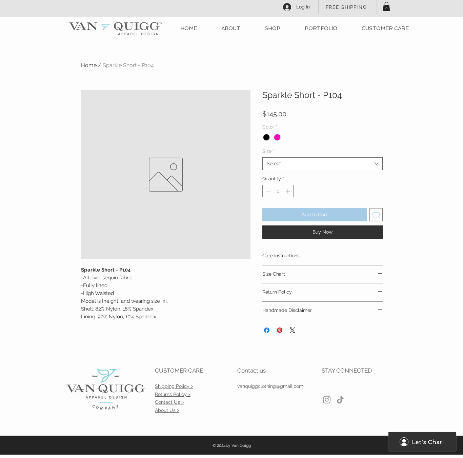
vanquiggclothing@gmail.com (270, 386)
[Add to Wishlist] (376, 214)
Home (89, 65)
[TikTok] (340, 400)
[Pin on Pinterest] (280, 330)
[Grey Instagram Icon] (327, 400)
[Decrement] (267, 191)
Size (268, 151)
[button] (386, 6)
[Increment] (288, 191)
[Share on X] (292, 330)
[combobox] (322, 163)
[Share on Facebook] (267, 330)
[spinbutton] (278, 191)
